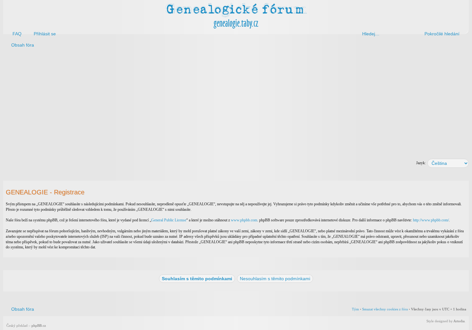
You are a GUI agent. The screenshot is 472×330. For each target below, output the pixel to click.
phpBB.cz (38, 325)
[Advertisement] (196, 102)
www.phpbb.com (244, 220)
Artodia (459, 321)
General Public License (168, 220)
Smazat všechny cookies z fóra (385, 309)
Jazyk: (421, 163)
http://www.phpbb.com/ (431, 220)
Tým (355, 309)
